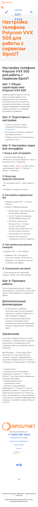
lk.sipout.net (9, 129)
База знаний (19, 445)
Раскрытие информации (19, 441)
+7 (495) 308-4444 (18, 12)
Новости (19, 448)
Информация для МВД (19, 438)
